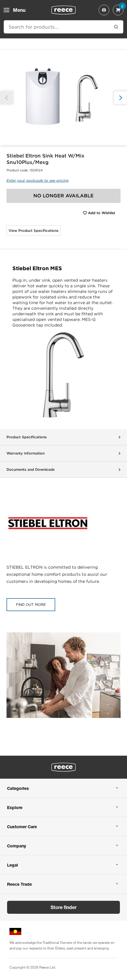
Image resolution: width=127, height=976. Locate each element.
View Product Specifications (33, 230)
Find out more (31, 604)
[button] (120, 97)
